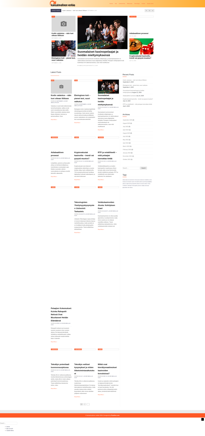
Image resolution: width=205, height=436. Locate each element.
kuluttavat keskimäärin (127, 181)
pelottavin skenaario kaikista (141, 183)
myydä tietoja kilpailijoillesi (147, 181)
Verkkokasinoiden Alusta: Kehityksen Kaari (106, 205)
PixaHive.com (115, 415)
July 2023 (125, 136)
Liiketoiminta (122, 3)
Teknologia (137, 3)
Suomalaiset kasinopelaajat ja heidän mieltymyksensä (105, 100)
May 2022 (125, 139)
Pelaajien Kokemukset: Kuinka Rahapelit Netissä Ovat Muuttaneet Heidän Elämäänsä (61, 314)
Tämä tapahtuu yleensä (136, 185)
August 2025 (126, 123)
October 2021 (127, 159)
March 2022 (126, 146)
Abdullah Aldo (83, 65)
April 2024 (126, 130)
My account (9, 428)
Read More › (54, 119)
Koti (116, 3)
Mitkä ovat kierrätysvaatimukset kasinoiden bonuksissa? (107, 369)
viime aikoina (130, 187)
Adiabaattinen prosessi (57, 153)
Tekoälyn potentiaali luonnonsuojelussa (60, 365)
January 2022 (127, 153)
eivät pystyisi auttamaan (139, 179)
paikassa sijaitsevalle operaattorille (129, 183)
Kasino (111, 3)
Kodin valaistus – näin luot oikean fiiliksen (80, 10)
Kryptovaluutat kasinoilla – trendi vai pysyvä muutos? (84, 155)
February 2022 (127, 149)
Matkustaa (129, 3)
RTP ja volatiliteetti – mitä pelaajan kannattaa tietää (107, 155)
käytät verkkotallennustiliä (137, 181)
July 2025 (125, 126)
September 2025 (127, 120)
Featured (100, 137)
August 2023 (126, 133)
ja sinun (150, 179)
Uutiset (143, 3)
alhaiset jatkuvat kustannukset (128, 179)
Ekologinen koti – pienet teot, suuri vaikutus (82, 98)
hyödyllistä (146, 179)
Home (8, 426)
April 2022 (126, 143)
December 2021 (127, 156)
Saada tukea (150, 3)
